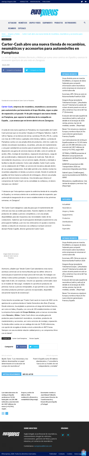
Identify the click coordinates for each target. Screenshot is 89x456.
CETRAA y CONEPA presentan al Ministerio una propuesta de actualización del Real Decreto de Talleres (74, 156)
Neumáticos (23, 22)
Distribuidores (70, 22)
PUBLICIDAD (46, 1)
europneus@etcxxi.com (43, 446)
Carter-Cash (7, 107)
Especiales (22, 28)
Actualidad (12, 22)
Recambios (12, 28)
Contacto (62, 454)
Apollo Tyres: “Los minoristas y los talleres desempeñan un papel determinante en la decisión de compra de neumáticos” (15, 362)
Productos (58, 22)
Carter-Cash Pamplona (19, 338)
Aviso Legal (78, 454)
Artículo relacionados (11, 374)
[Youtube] (85, 1)
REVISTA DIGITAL (35, 1)
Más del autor (28, 374)
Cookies (69, 454)
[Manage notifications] (83, 451)
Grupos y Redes (35, 22)
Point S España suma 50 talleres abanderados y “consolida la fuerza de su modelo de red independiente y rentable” (45, 362)
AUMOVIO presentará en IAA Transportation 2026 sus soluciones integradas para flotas (74, 166)
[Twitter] (82, 1)
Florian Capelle (34, 338)
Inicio (4, 34)
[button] (84, 23)
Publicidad (52, 454)
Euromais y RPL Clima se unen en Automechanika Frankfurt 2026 (74, 95)
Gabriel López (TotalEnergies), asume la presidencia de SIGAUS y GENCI (74, 175)
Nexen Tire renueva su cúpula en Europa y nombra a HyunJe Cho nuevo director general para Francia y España (74, 132)
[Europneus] (44, 12)
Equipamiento (47, 22)
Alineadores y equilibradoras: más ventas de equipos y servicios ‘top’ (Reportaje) (74, 183)
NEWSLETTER (24, 1)
